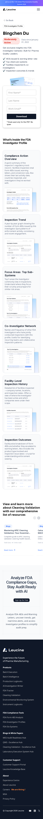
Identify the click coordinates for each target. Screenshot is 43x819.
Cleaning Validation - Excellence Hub (19, 747)
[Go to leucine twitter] (39, 811)
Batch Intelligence (11, 676)
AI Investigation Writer (13, 686)
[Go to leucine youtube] (30, 811)
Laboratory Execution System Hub (18, 751)
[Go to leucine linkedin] (35, 811)
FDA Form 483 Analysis (13, 717)
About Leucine (9, 785)
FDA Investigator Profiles (14, 722)
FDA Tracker (8, 690)
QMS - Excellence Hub (12, 742)
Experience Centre (11, 780)
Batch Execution (10, 672)
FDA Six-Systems (10, 726)
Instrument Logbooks (13, 704)
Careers (14, 789)
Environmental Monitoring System (18, 699)
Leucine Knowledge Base (14, 769)
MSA (5, 794)
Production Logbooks (12, 681)
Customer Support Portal (14, 764)
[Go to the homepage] (15, 650)
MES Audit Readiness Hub (14, 737)
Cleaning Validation (11, 695)
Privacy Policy (9, 798)
